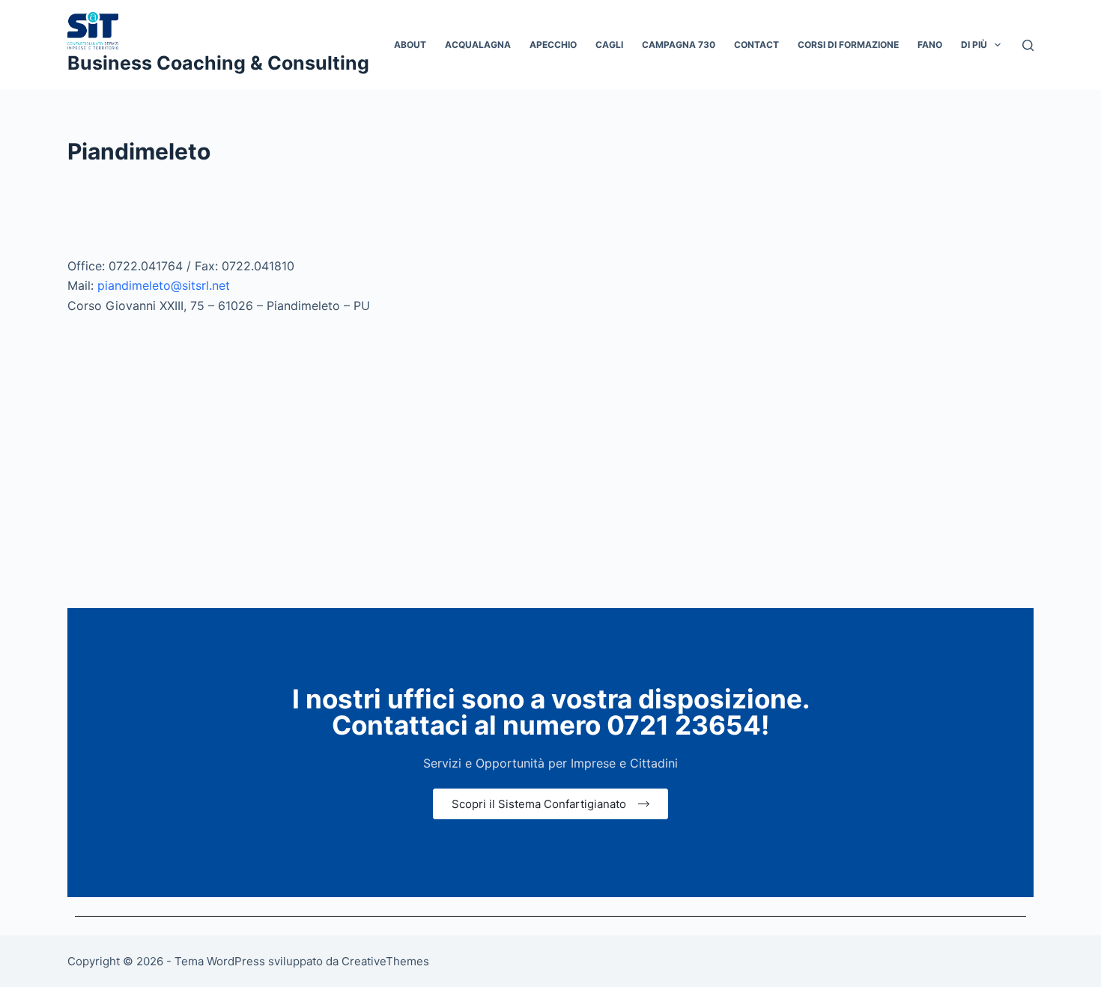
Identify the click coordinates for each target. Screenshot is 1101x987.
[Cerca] (1028, 45)
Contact (756, 44)
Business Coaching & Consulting (218, 63)
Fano (930, 44)
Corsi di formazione (848, 44)
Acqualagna (478, 44)
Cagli (609, 44)
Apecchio (553, 44)
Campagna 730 (678, 44)
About (410, 44)
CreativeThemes (385, 961)
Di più (974, 44)
